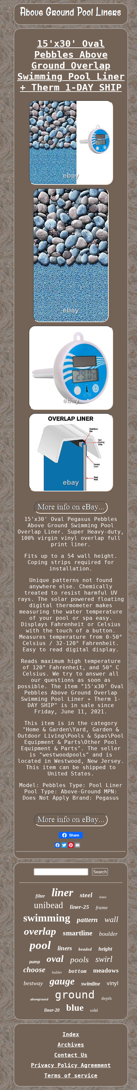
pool (40, 945)
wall (111, 919)
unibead (48, 905)
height (105, 949)
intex (102, 897)
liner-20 (52, 1010)
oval (55, 958)
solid (94, 1010)
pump (34, 962)
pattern (87, 920)
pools (79, 959)
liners (65, 948)
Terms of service (70, 1075)
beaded (85, 949)
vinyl (112, 983)
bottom (77, 971)
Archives (71, 1045)
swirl (103, 959)
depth (106, 998)
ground (75, 994)
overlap (40, 931)
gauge (62, 981)
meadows (105, 970)
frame (102, 907)
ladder (57, 972)
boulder (108, 933)
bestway (33, 983)
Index (71, 1034)
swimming (46, 918)
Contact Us (70, 1055)
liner (62, 892)
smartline (77, 933)
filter (40, 896)
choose (34, 970)
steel (86, 895)
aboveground (39, 999)
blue (74, 1007)
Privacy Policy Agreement (71, 1065)
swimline (90, 983)
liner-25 (79, 907)
